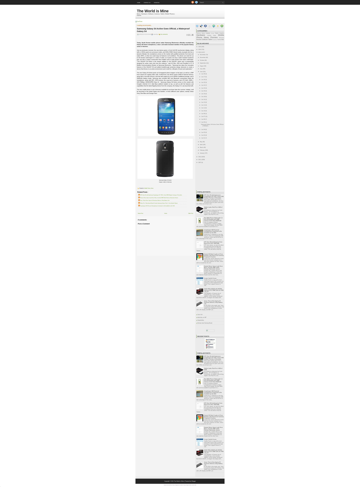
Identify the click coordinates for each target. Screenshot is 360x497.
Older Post (190, 213)
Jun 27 (203, 76)
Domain (212, 33)
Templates (215, 39)
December (203, 54)
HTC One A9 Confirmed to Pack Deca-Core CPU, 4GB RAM (213, 242)
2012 (199, 156)
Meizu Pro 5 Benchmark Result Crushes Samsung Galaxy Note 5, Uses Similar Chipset (159, 203)
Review (198, 39)
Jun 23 (203, 88)
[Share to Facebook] (193, 35)
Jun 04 (203, 129)
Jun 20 (203, 91)
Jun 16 (203, 99)
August (202, 66)
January (202, 153)
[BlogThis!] (189, 35)
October (202, 60)
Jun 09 (203, 113)
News (152, 188)
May (201, 141)
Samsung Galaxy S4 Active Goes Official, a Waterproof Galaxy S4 (163, 29)
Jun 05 (203, 122)
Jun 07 (203, 116)
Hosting (209, 35)
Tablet (210, 39)
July (201, 68)
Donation (156, 2)
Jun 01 (203, 138)
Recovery (221, 37)
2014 (199, 49)
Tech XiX (200, 314)
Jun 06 (203, 119)
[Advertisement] (159, 257)
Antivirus (198, 33)
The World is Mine (153, 11)
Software (205, 39)
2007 (199, 162)
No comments (164, 34)
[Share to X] (191, 35)
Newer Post (140, 213)
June (201, 71)
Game (216, 33)
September (203, 63)
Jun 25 (203, 82)
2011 (199, 159)
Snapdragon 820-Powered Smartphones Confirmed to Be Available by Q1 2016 (157, 205)
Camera (208, 33)
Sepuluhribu (201, 320)
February (202, 150)
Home (138, 2)
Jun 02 (203, 135)
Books (203, 33)
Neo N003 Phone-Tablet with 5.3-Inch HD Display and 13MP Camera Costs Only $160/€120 (213, 219)
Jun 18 (203, 96)
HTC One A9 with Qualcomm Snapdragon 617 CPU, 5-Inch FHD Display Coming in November (161, 195)
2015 (199, 46)
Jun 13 (203, 102)
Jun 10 (203, 110)
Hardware (200, 35)
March (202, 147)
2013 (199, 52)
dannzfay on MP (202, 317)
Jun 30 (203, 74)
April (201, 144)
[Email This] (187, 35)
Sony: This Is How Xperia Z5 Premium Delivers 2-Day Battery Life (155, 200)
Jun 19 (203, 93)
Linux (214, 35)
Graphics (221, 33)
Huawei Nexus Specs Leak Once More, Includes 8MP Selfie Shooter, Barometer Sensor (159, 197)
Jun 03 (203, 132)
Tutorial (219, 39)
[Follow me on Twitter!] (196, 3)
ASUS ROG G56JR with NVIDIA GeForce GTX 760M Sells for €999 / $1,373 (214, 290)
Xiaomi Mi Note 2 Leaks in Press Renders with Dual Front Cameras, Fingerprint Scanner (214, 255)
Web (222, 39)
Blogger (194, 481)
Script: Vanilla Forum (210, 278)
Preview (214, 37)
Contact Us (147, 2)
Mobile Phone (147, 188)
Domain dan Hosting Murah (205, 323)
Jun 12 (203, 105)
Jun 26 (203, 79)
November (203, 57)
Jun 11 (203, 108)
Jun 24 (203, 85)
